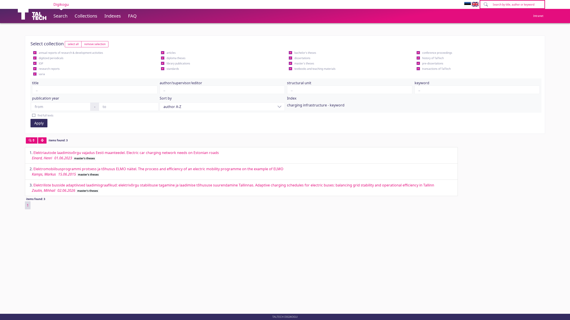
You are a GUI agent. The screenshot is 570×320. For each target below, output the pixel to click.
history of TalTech (433, 58)
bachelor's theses (305, 53)
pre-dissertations (432, 63)
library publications (178, 63)
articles (171, 53)
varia (42, 74)
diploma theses (176, 58)
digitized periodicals (51, 58)
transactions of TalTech (436, 69)
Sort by (166, 98)
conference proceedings (437, 53)
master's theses (304, 63)
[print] (42, 140)
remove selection (95, 44)
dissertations (302, 58)
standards (173, 69)
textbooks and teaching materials (315, 69)
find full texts (45, 115)
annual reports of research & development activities (71, 53)
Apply (39, 123)
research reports (49, 69)
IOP (41, 63)
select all (73, 44)
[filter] (31, 140)
